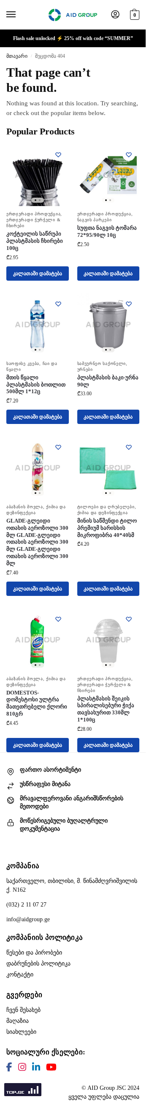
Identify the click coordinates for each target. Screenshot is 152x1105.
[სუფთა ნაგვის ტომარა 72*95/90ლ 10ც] (108, 175)
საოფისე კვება (22, 363)
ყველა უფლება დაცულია (103, 1097)
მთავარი (16, 56)
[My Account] (115, 15)
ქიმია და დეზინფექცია (102, 512)
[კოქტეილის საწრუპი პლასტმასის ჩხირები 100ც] (37, 175)
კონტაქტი (19, 974)
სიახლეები (21, 1032)
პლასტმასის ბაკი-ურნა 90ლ (107, 381)
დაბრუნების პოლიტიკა (38, 963)
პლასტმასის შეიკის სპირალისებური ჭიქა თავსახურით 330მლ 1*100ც (105, 709)
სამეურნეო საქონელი (101, 363)
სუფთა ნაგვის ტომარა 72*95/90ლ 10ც (107, 231)
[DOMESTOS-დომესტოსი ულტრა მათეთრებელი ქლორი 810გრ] (37, 640)
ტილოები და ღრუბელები (106, 506)
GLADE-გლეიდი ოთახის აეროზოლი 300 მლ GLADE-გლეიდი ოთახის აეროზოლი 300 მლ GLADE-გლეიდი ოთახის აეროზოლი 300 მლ (37, 542)
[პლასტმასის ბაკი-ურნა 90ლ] (108, 324)
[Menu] (19, 14)
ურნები (85, 369)
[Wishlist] (58, 154)
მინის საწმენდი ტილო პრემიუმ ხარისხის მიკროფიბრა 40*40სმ (107, 528)
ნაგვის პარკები (94, 219)
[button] (133, 14)
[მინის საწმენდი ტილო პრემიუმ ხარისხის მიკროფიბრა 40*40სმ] (108, 468)
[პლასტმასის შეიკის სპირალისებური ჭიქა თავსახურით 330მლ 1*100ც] (108, 640)
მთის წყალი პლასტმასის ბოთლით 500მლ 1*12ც (35, 384)
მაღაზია (17, 1021)
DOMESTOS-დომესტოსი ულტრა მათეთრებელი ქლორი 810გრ (36, 703)
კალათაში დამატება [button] (37, 273)
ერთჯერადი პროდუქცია (33, 214)
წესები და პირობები (34, 952)
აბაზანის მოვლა (24, 506)
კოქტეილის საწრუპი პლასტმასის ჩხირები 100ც (34, 241)
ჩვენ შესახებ (23, 1010)
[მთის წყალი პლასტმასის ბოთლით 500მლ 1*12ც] (37, 324)
